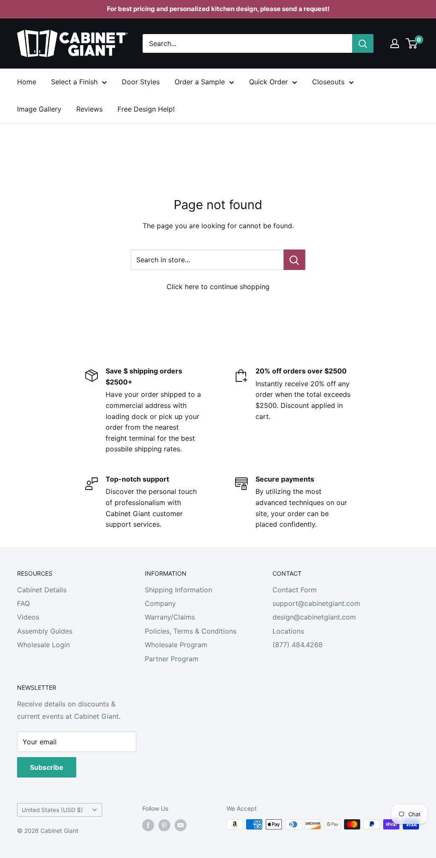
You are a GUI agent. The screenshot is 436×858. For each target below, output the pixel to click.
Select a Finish (74, 81)
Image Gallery (39, 109)
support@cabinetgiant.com (316, 603)
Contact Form (294, 589)
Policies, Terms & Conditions (190, 631)
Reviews (89, 109)
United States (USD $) (52, 809)
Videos (28, 617)
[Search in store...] (294, 260)
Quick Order (268, 81)
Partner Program (171, 658)
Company (160, 603)
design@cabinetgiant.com (314, 617)
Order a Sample (200, 81)
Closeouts (328, 81)
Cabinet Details (41, 589)
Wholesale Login (43, 644)
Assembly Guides (44, 631)
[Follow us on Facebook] (148, 825)
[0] (412, 43)
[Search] (362, 43)
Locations (288, 631)
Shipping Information (178, 589)
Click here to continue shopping (218, 286)
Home (26, 81)
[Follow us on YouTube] (180, 825)
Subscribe (46, 767)
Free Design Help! (146, 109)
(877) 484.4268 (297, 644)
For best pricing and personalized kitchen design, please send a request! (218, 9)
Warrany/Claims (170, 617)
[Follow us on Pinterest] (164, 825)
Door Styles (141, 81)
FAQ (23, 603)
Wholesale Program (176, 644)
